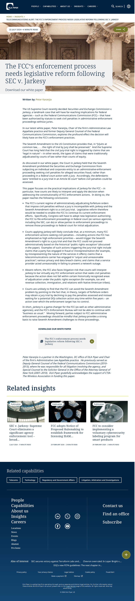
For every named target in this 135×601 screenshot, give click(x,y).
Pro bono (15, 548)
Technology (30, 480)
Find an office (116, 513)
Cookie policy (90, 572)
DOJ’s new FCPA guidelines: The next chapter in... (78, 565)
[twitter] (67, 516)
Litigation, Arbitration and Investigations (100, 480)
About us (65, 6)
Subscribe (112, 522)
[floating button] (126, 554)
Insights (78, 6)
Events (14, 536)
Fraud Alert (110, 572)
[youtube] (67, 526)
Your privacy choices (45, 572)
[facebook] (57, 526)
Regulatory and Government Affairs (58, 480)
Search (119, 6)
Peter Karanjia (44, 99)
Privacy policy (21, 572)
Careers (92, 6)
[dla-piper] (13, 6)
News (14, 532)
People (35, 6)
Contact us (113, 505)
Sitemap (77, 576)
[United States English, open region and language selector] (129, 6)
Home (9, 16)
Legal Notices (71, 586)
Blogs (14, 540)
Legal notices (69, 572)
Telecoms (13, 480)
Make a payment (57, 576)
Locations (16, 528)
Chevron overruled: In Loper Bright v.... (102, 561)
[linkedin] (57, 516)
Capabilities (49, 6)
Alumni (15, 544)
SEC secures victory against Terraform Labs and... (55, 561)
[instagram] (77, 516)
